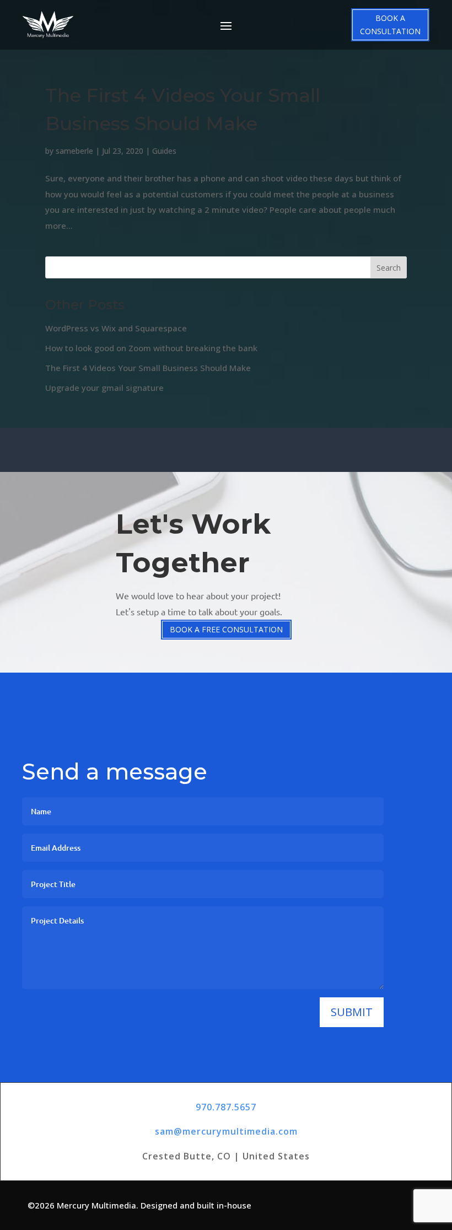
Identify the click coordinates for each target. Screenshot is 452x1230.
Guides (164, 151)
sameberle (74, 151)
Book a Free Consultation (226, 629)
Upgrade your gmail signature (104, 387)
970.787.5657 (226, 1107)
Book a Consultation (390, 24)
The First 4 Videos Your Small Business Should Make (148, 367)
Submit (352, 1012)
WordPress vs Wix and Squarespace (116, 328)
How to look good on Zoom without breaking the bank (151, 347)
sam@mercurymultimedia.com (226, 1131)
